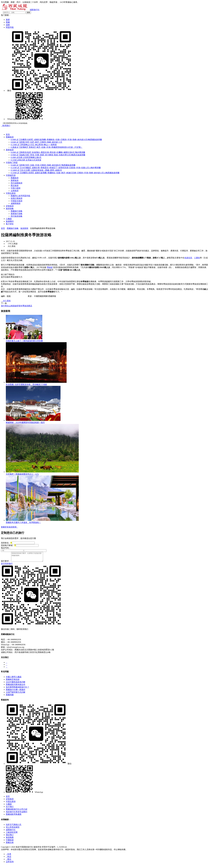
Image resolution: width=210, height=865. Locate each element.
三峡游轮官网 (12, 832)
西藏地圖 (10, 695)
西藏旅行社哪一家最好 (15, 690)
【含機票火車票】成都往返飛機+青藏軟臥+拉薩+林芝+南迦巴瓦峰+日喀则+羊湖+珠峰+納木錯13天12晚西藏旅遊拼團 (65, 173)
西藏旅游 (10, 137)
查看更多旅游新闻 (9, 527)
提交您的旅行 (7, 564)
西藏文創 (10, 842)
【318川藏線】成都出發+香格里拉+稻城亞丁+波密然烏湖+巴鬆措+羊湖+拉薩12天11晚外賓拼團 (56, 168)
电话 (8, 857)
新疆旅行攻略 (16, 214)
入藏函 (9, 219)
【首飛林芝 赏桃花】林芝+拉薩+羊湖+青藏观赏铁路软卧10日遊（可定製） (47, 147)
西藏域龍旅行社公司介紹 (16, 809)
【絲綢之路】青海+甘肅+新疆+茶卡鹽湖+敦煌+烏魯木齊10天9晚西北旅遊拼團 (48, 155)
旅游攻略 (10, 208)
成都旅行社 (11, 830)
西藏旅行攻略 (16, 211)
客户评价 (10, 224)
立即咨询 (10, 862)
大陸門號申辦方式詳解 (15, 692)
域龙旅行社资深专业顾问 (16, 812)
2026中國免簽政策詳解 (15, 682)
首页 (3, 228)
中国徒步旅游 (16, 201)
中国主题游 (11, 193)
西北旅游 (14, 185)
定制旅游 (10, 206)
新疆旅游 (10, 150)
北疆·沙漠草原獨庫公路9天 (26, 157)
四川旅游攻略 (16, 216)
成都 (8, 25)
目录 (8, 854)
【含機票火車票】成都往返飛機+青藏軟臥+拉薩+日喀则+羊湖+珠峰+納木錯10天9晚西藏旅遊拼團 (56, 140)
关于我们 (10, 807)
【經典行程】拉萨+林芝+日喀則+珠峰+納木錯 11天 (36, 142)
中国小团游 (15, 188)
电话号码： (6, 548)
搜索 (28, 12)
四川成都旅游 (16, 183)
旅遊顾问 (10, 221)
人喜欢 (6, 301)
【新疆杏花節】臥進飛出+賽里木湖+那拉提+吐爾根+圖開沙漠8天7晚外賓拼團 (48, 152)
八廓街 (197, 258)
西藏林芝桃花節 (12, 679)
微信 (8, 859)
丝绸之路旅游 (16, 198)
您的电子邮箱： (8, 545)
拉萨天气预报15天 (13, 825)
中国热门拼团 (12, 162)
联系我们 (5, 126)
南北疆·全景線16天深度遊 (26, 160)
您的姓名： (6, 543)
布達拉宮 (188, 258)
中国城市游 (11, 175)
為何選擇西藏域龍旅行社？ (17, 687)
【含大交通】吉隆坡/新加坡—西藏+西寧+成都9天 (36, 170)
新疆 (8, 20)
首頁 (8, 134)
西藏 (8, 22)
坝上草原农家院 (12, 827)
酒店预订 (10, 835)
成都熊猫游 (15, 203)
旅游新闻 (24, 228)
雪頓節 (50, 267)
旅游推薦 (10, 837)
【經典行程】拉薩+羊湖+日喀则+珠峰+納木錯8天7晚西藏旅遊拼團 (43, 165)
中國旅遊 (10, 840)
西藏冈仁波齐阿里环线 (20, 196)
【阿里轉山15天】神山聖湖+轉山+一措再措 (34, 145)
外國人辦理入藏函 (13, 677)
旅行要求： (6, 561)
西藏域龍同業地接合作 (15, 684)
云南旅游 (14, 191)
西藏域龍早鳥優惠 (13, 814)
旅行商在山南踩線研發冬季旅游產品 (16, 306)
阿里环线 (10, 27)
